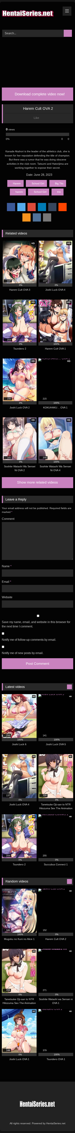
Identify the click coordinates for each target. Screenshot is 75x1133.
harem (19, 191)
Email (6, 581)
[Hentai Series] (31, 15)
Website (7, 597)
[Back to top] (64, 1122)
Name (6, 566)
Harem (17, 183)
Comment (8, 518)
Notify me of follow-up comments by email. (29, 639)
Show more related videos (37, 482)
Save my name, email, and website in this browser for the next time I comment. (36, 624)
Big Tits (59, 183)
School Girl (38, 183)
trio (59, 191)
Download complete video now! (39, 94)
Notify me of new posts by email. (22, 653)
